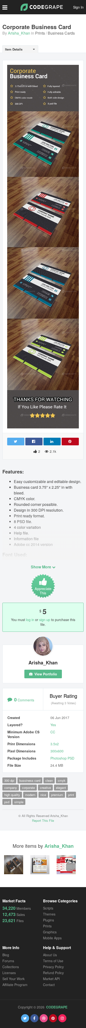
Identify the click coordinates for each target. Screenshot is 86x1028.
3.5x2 (54, 743)
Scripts (48, 908)
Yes (53, 724)
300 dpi (9, 780)
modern (30, 794)
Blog (5, 954)
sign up (44, 619)
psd (6, 802)
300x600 (57, 751)
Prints (40, 33)
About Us (50, 954)
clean (49, 780)
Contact (49, 984)
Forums (8, 960)
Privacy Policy (53, 966)
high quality (12, 794)
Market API (51, 978)
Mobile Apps (52, 937)
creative (45, 787)
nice (43, 794)
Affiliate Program (14, 984)
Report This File (43, 820)
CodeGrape (56, 1007)
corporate (28, 787)
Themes (49, 914)
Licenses (9, 972)
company (10, 787)
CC (52, 732)
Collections (10, 966)
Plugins (48, 920)
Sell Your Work (13, 978)
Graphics (50, 932)
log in (30, 619)
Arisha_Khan (19, 33)
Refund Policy (53, 972)
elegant (61, 787)
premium (57, 794)
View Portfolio (45, 674)
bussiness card (29, 780)
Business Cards (61, 33)
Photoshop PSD (62, 758)
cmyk (61, 780)
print (71, 794)
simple (18, 802)
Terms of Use (53, 960)
